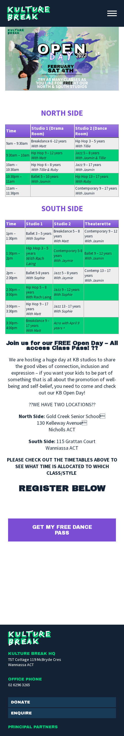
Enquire (21, 713)
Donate (20, 702)
